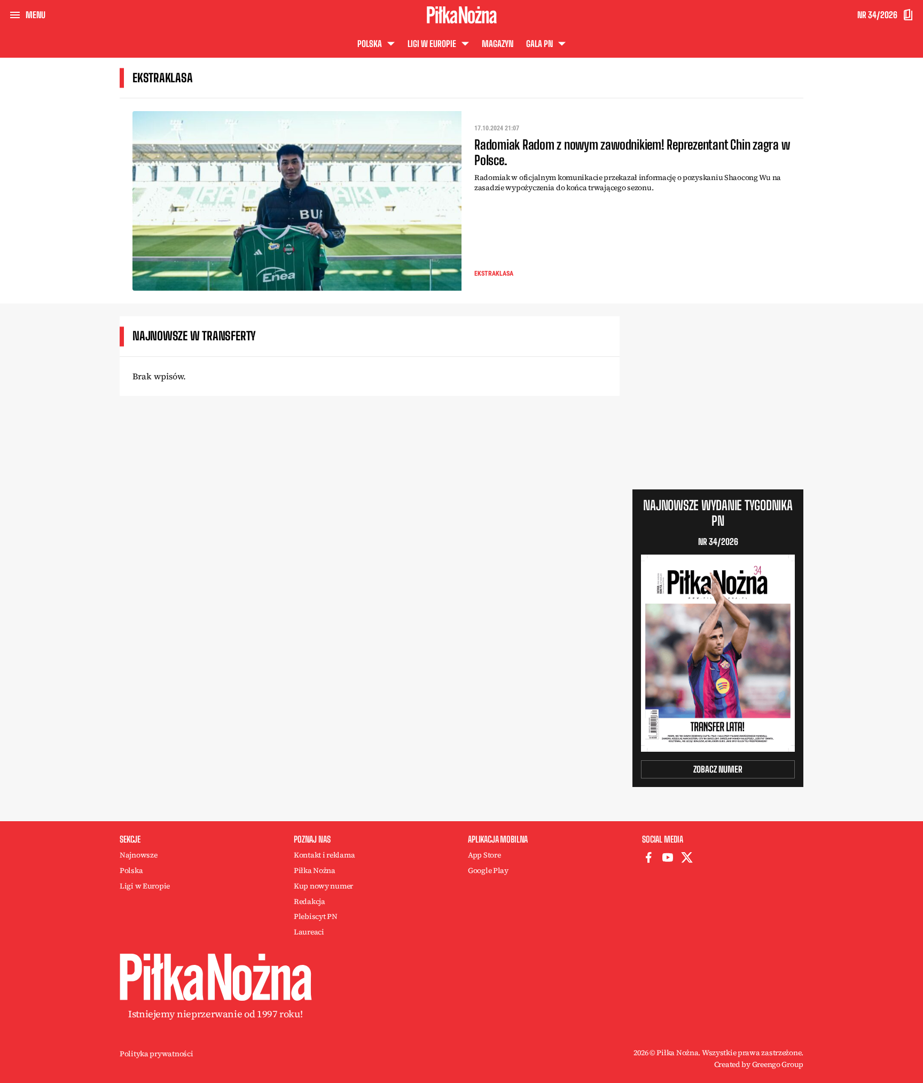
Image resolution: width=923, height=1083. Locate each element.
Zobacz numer (717, 769)
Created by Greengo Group (758, 1064)
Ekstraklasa (493, 273)
